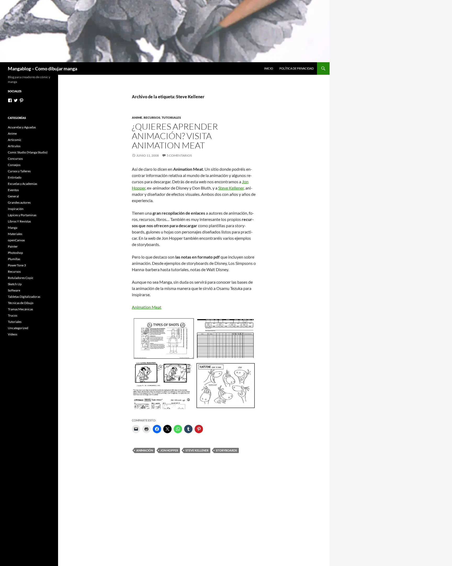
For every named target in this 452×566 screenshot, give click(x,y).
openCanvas (16, 240)
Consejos (14, 165)
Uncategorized (18, 328)
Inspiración (16, 209)
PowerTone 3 (17, 265)
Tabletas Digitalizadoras (24, 297)
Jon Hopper (169, 450)
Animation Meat (146, 307)
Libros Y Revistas (19, 221)
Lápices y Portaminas (22, 215)
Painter (13, 246)
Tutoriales (171, 117)
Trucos (12, 315)
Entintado (14, 177)
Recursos (152, 117)
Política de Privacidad (296, 68)
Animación (144, 450)
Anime (137, 117)
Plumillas (14, 259)
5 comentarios (179, 155)
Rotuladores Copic (20, 278)
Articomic (14, 140)
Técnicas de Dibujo (20, 303)
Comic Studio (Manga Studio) (28, 152)
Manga (12, 228)
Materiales (15, 234)
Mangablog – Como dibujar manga (42, 68)
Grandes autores (19, 202)
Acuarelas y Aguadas (22, 127)
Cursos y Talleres (19, 171)
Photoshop (15, 253)
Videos (12, 334)
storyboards (226, 450)
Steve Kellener (231, 187)
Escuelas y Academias (22, 184)
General (13, 196)
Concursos (15, 159)
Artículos (14, 146)
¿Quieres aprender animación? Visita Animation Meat (175, 136)
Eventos (13, 190)
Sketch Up (15, 284)
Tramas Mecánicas (20, 309)
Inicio (268, 68)
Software (14, 290)
